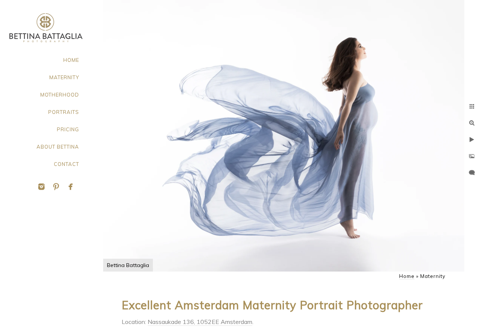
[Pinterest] (56, 186)
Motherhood (59, 95)
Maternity (64, 77)
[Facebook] (70, 186)
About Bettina (58, 147)
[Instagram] (41, 186)
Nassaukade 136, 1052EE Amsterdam (200, 321)
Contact (66, 164)
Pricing (68, 129)
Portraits (63, 112)
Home (71, 60)
